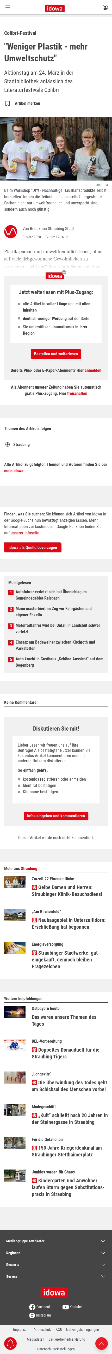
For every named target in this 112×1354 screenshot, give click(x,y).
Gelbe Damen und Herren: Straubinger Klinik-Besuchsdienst (67, 890)
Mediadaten (35, 1339)
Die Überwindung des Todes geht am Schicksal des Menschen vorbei (69, 1085)
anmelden (93, 370)
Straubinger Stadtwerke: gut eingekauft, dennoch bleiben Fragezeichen (65, 960)
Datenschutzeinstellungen (56, 1349)
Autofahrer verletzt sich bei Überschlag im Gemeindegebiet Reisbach (51, 595)
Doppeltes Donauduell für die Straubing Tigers (65, 1053)
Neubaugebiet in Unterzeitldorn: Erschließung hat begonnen (68, 923)
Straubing (21, 444)
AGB (59, 1330)
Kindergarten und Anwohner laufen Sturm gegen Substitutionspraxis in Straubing (68, 1187)
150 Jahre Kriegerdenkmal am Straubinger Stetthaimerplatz (67, 1151)
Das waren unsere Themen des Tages (64, 1020)
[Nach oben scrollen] (101, 1343)
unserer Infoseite (25, 532)
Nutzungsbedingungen (82, 1330)
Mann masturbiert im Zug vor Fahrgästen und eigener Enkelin (54, 611)
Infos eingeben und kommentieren (56, 815)
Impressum (21, 1330)
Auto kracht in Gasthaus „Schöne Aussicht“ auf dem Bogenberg (59, 662)
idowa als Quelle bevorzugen (33, 547)
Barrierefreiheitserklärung (66, 1339)
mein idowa (13, 470)
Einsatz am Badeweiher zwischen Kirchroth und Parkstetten (55, 645)
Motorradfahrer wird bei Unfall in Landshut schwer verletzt (58, 628)
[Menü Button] (7, 7)
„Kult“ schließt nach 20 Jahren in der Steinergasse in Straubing (70, 1118)
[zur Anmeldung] (105, 7)
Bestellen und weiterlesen (56, 353)
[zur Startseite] (56, 1291)
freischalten (77, 393)
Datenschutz (43, 1330)
